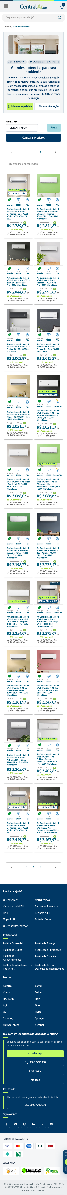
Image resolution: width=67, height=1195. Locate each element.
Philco (38, 1012)
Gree (37, 1005)
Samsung (8, 1018)
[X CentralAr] (42, 1124)
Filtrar (54, 127)
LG (4, 1012)
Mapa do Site (10, 919)
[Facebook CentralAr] (6, 1124)
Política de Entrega (45, 943)
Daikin (38, 992)
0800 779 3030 (38, 1062)
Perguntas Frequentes (47, 906)
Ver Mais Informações (49, 106)
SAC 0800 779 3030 (35, 1105)
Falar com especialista (21, 106)
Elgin (37, 999)
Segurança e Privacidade (48, 950)
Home (8, 27)
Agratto (7, 986)
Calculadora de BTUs (14, 906)
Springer (39, 1018)
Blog (5, 913)
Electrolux (8, 999)
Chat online (35, 1071)
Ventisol (39, 1025)
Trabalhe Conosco (44, 919)
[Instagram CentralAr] (24, 1124)
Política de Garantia (45, 956)
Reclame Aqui (42, 913)
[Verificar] (31, 1171)
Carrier (38, 986)
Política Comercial (13, 943)
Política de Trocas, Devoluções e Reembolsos (49, 967)
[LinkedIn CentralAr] (33, 1124)
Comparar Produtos (33, 137)
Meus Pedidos (42, 900)
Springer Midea (11, 1025)
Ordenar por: (11, 122)
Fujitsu (6, 1005)
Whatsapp (37, 1053)
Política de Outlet (12, 950)
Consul (6, 992)
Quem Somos (10, 900)
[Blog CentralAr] (51, 1124)
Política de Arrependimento (12, 958)
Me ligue (35, 1080)
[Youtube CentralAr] (15, 1124)
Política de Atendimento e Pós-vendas (17, 967)
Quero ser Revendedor (15, 926)
